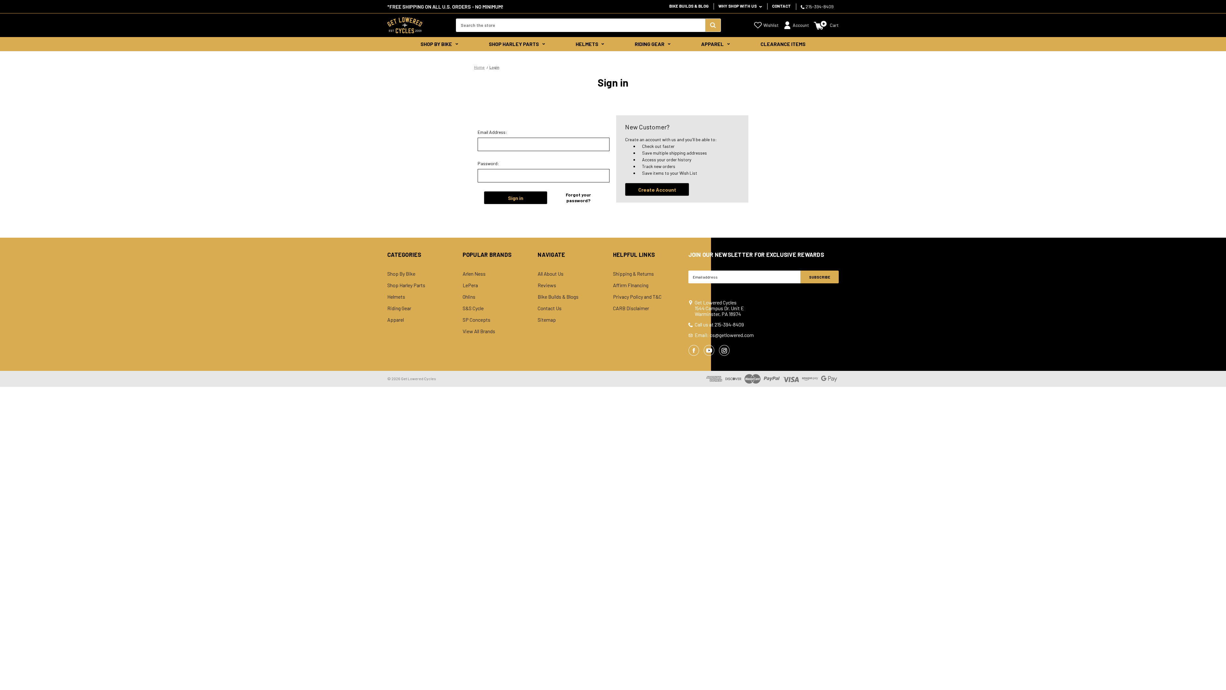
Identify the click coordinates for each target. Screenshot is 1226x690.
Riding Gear (649, 44)
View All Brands (479, 331)
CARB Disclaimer (631, 308)
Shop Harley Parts (514, 44)
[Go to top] (1215, 673)
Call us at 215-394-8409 (719, 324)
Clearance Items (783, 44)
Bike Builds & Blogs (558, 297)
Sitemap (547, 320)
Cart (834, 25)
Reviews (547, 285)
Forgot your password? (578, 197)
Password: (488, 163)
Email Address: (492, 132)
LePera (470, 285)
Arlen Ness (474, 274)
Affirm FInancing (630, 285)
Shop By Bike (436, 44)
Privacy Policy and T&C (637, 297)
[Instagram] (724, 350)
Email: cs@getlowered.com (724, 335)
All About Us (551, 274)
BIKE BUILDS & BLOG (688, 6)
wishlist (771, 25)
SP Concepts (476, 320)
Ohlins (469, 297)
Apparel (712, 44)
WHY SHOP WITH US (738, 6)
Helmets (587, 44)
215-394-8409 (819, 6)
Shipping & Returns (633, 274)
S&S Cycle (473, 308)
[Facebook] (693, 350)
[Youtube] (709, 350)
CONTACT (781, 6)
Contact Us (550, 308)
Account (801, 25)
